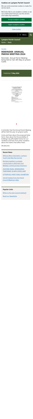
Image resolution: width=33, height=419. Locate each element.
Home (3, 42)
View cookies (16, 29)
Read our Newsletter (10, 196)
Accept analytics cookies (16, 20)
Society (3, 49)
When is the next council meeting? (14, 193)
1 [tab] (16, 124)
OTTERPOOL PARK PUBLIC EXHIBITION (16, 174)
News (10, 42)
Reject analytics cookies (16, 25)
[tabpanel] (16, 104)
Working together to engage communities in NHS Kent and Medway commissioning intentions (15, 163)
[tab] (23, 34)
